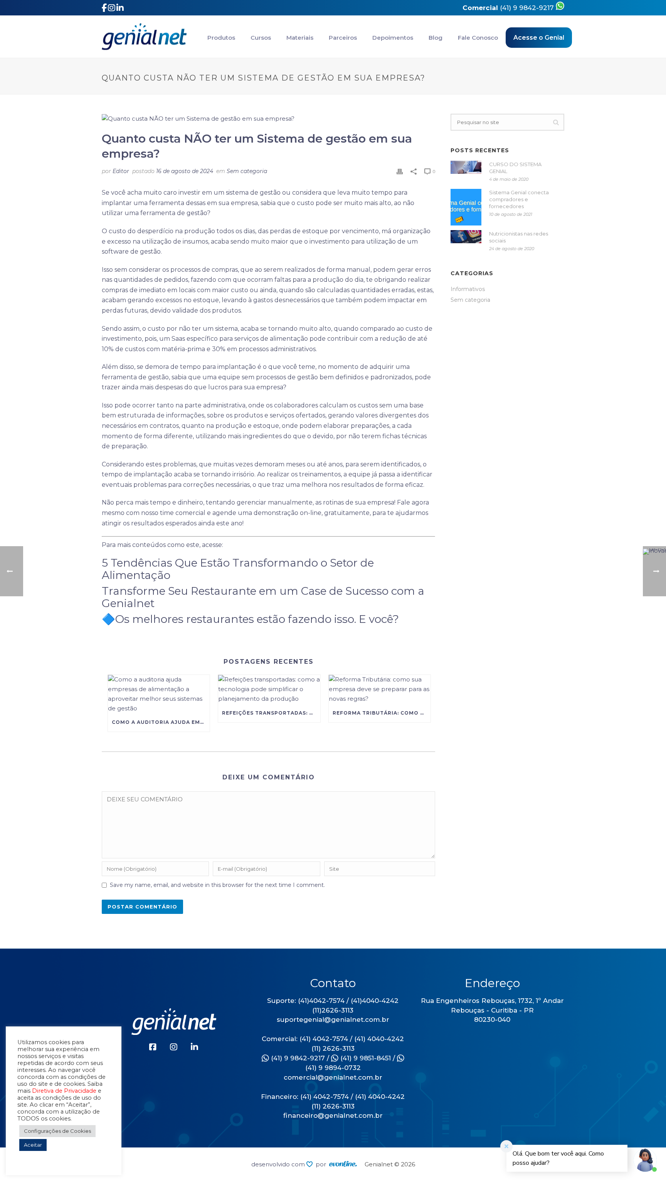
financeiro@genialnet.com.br (333, 1115)
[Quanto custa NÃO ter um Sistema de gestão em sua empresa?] (268, 119)
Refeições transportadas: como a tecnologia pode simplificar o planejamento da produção (271, 713)
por (322, 1164)
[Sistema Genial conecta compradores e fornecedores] (466, 207)
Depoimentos (392, 37)
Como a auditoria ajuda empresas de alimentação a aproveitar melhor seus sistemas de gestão (161, 722)
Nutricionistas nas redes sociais (518, 237)
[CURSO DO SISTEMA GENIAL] (466, 167)
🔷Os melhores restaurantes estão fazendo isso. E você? (250, 619)
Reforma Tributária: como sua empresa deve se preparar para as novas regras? (382, 713)
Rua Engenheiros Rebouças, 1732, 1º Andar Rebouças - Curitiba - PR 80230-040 (492, 1010)
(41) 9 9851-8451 (364, 1058)
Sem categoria (247, 171)
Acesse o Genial (538, 37)
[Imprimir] (400, 171)
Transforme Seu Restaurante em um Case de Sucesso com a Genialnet (263, 597)
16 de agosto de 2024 (184, 171)
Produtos (221, 37)
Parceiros (343, 37)
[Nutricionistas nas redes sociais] (466, 236)
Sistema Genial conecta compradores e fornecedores (519, 199)
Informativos (468, 289)
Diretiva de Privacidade (64, 1090)
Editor (121, 171)
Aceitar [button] (33, 1145)
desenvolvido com (278, 1164)
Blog (435, 37)
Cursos (261, 37)
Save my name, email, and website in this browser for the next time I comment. (217, 885)
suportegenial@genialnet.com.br (333, 1019)
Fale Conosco (478, 37)
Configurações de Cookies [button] (57, 1131)
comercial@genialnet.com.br (333, 1077)
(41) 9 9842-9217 (509, 8)
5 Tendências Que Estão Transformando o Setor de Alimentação (238, 569)
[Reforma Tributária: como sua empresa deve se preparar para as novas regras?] (380, 689)
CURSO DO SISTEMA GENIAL (515, 167)
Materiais (299, 37)
